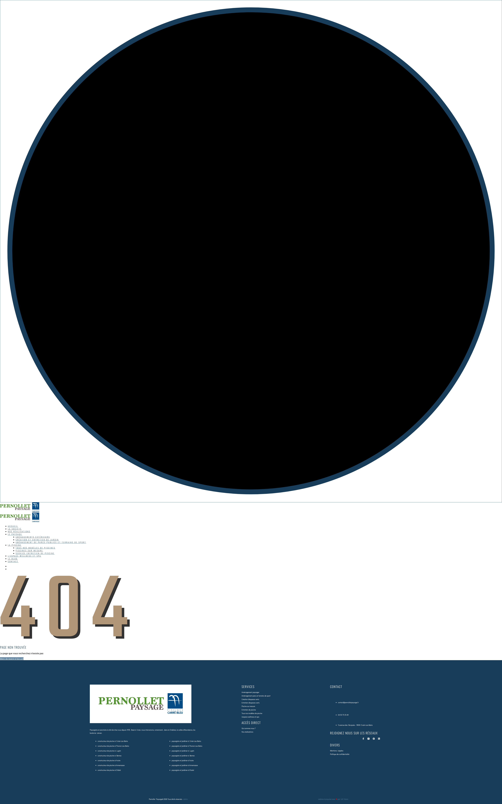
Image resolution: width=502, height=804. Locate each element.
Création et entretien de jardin (37, 539)
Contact (13, 561)
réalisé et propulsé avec (327, 799)
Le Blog (13, 558)
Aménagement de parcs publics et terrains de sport (51, 542)
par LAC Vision (343, 799)
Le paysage (15, 534)
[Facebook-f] (363, 739)
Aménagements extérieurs (33, 537)
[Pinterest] (374, 739)
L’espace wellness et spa (24, 555)
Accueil (13, 526)
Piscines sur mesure (29, 550)
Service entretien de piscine (35, 553)
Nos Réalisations (19, 531)
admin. (186, 799)
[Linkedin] (379, 739)
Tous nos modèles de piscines (35, 547)
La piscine (14, 545)
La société (15, 528)
